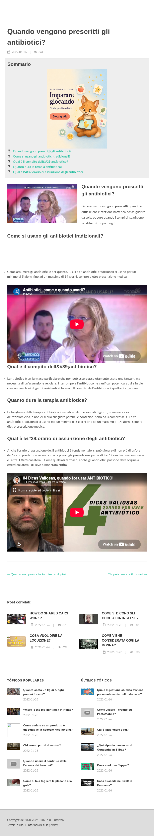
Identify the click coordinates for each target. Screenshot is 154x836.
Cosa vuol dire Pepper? (113, 765)
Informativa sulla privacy (42, 825)
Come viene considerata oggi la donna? (120, 640)
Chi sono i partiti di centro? (42, 745)
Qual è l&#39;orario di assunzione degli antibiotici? (48, 172)
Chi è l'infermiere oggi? (113, 729)
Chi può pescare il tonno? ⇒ (127, 574)
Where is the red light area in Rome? (48, 709)
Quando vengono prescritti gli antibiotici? (42, 151)
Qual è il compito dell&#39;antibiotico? (40, 161)
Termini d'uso (15, 825)
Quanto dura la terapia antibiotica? (37, 166)
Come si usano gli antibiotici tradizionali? (41, 156)
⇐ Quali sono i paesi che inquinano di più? (36, 574)
